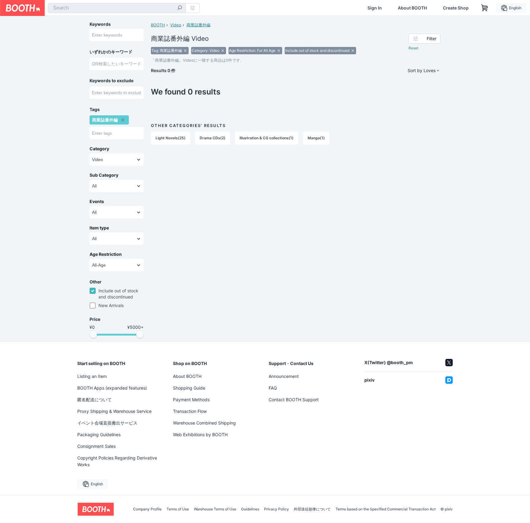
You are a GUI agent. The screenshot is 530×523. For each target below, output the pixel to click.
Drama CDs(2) (212, 138)
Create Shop (456, 8)
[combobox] (117, 8)
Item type (99, 228)
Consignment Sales (96, 446)
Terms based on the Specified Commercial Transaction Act (386, 509)
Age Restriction (106, 254)
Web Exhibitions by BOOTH (200, 434)
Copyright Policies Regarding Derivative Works (117, 461)
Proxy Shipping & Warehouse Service (114, 411)
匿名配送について (94, 399)
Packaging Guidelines (99, 434)
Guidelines (250, 509)
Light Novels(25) (171, 138)
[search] (179, 8)
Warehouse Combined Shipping (204, 422)
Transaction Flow (190, 411)
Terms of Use (178, 509)
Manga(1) (316, 138)
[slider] (93, 334)
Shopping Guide (189, 387)
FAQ (273, 387)
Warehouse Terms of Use (215, 509)
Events (97, 201)
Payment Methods (191, 399)
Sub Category (104, 175)
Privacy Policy (276, 509)
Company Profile (147, 509)
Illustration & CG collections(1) (267, 138)
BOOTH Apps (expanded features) (112, 387)
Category (99, 149)
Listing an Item (92, 376)
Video (175, 24)
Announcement (284, 376)
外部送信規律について (312, 509)
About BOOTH (412, 8)
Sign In (374, 8)
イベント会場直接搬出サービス (107, 422)
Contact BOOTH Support (294, 399)
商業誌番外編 (198, 24)
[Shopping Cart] (485, 8)
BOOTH (158, 24)
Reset (413, 48)
